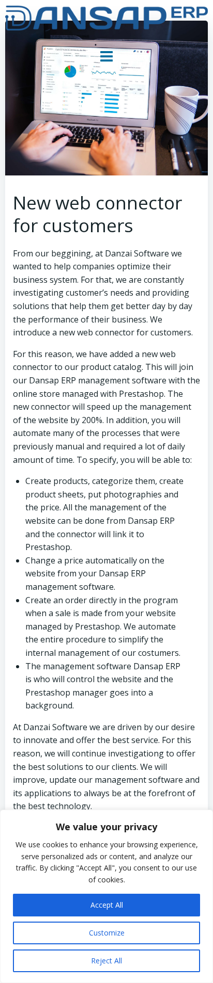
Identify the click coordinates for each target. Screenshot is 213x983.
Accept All (106, 905)
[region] (106, 896)
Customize (107, 933)
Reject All (106, 960)
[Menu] (106, 56)
